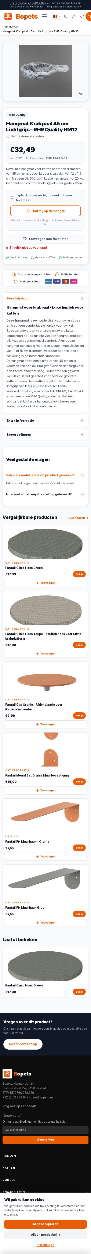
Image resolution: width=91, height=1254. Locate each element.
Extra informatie (20, 420)
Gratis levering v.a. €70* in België (30, 2)
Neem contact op (23, 1044)
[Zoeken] (66, 16)
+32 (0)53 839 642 (15, 1097)
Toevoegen (47, 582)
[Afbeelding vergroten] (81, 93)
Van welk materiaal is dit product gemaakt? (40, 475)
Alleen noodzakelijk (45, 1234)
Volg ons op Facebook (19, 1106)
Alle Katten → (78, 518)
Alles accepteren (45, 1224)
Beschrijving (17, 298)
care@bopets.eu (42, 1097)
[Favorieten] (82, 16)
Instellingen (45, 1245)
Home (6, 26)
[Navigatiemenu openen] (44, 16)
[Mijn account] (74, 16)
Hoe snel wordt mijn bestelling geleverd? (39, 494)
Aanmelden (45, 1139)
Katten (14, 26)
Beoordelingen (19, 434)
